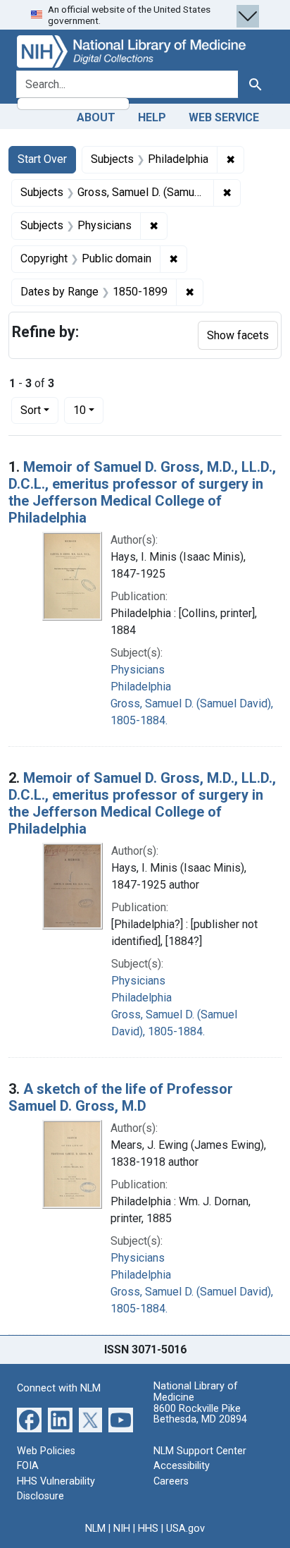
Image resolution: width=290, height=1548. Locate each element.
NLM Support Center (199, 1451)
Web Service (224, 117)
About (96, 117)
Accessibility (181, 1466)
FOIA (28, 1466)
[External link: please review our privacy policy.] (29, 1418)
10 (88, 410)
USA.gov (185, 1529)
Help (152, 117)
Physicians (138, 669)
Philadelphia (141, 686)
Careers (171, 1481)
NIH (121, 1529)
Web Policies (46, 1451)
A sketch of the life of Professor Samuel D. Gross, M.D (120, 1097)
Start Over (42, 159)
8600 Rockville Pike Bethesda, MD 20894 (200, 1414)
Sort (30, 410)
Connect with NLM (59, 1388)
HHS (148, 1529)
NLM (95, 1529)
